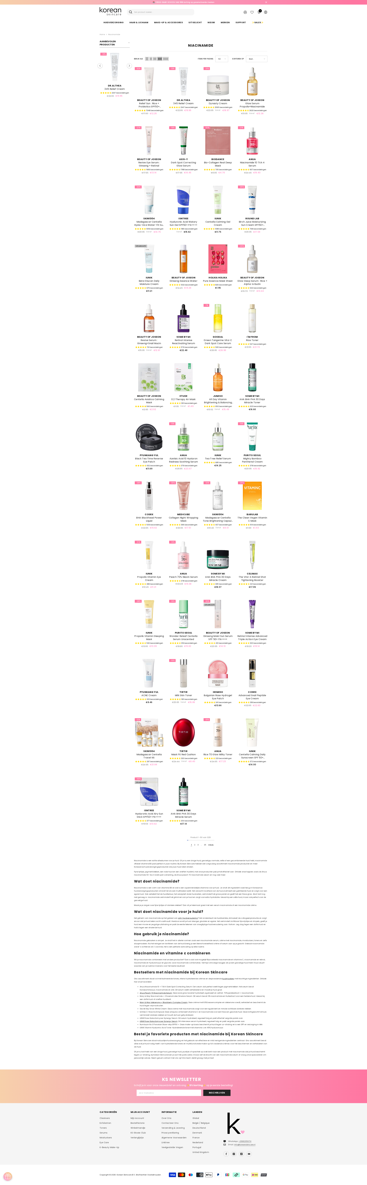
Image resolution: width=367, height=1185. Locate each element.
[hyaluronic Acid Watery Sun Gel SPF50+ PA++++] (183, 200)
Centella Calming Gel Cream (217, 223)
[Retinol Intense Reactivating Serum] (183, 318)
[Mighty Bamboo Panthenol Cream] (252, 437)
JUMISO (218, 396)
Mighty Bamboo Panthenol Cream (252, 460)
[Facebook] (226, 1154)
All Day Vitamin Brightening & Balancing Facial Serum (218, 401)
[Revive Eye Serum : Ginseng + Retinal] (149, 141)
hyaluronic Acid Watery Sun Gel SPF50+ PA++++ (183, 223)
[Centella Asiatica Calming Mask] (149, 377)
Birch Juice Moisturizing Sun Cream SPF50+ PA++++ (252, 223)
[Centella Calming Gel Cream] (218, 200)
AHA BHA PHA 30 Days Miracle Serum (183, 815)
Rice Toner (252, 340)
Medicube (183, 514)
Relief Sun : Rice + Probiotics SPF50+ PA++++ (149, 105)
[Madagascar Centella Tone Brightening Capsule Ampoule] (218, 496)
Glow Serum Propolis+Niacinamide (252, 105)
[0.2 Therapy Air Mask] (183, 377)
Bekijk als (138, 59)
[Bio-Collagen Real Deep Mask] (218, 141)
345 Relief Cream (115, 89)
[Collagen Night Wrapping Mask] (183, 496)
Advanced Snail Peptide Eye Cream (252, 697)
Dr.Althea (114, 85)
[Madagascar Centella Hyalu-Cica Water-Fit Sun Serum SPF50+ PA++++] (149, 200)
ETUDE (184, 396)
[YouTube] (249, 1154)
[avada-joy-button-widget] (7, 1176)
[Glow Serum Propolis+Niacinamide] (252, 81)
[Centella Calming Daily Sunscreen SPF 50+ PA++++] (252, 732)
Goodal (218, 337)
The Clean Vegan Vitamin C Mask (252, 519)
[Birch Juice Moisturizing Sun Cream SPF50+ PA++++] (252, 200)
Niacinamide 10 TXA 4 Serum (252, 164)
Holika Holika (218, 277)
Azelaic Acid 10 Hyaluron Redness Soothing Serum (183, 460)
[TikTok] (241, 1154)
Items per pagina (205, 59)
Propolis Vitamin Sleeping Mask (149, 638)
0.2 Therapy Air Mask (183, 399)
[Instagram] (234, 1154)
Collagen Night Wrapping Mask (183, 519)
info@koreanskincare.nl (244, 1144)
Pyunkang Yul (149, 455)
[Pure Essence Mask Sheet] (218, 259)
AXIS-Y (183, 159)
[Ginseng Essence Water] (183, 259)
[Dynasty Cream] (218, 81)
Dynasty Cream (218, 103)
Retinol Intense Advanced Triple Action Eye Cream (252, 638)
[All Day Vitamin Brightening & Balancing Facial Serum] (218, 377)
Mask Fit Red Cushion (183, 754)
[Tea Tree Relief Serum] (218, 437)
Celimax (252, 573)
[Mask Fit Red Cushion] (183, 732)
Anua (252, 159)
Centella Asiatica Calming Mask (149, 401)
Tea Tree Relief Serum (218, 458)
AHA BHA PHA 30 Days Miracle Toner (252, 401)
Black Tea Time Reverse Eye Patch (149, 460)
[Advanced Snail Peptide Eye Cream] (252, 673)
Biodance (217, 159)
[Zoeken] (160, 12)
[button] (100, 65)
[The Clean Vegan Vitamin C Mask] (252, 496)
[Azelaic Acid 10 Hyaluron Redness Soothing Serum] (183, 437)
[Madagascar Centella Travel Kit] (149, 732)
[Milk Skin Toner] (183, 673)
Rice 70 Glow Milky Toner (218, 754)
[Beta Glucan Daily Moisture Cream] (149, 259)
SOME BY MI (183, 337)
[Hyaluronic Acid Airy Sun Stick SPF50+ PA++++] (149, 792)
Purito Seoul (252, 455)
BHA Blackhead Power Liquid (149, 519)
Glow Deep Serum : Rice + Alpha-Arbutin (252, 282)
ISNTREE (183, 218)
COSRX (149, 514)
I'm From (252, 337)
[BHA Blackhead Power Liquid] (149, 496)
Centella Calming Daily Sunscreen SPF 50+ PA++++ (252, 756)
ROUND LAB (252, 218)
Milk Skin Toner (183, 695)
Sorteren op (238, 59)
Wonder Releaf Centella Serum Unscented (183, 638)
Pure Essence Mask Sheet (218, 281)
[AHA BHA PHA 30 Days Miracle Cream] (218, 555)
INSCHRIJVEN (217, 1092)
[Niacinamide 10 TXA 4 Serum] (252, 141)
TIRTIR (183, 692)
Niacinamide (114, 34)
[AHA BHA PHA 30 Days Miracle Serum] (183, 792)
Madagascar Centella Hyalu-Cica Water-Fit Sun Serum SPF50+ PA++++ (149, 223)
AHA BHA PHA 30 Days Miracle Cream (218, 578)
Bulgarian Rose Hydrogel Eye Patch (218, 697)
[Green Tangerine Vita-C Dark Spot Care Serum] (218, 318)
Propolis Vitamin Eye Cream (149, 578)
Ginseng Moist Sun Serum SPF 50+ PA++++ (218, 638)
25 (205, 845)
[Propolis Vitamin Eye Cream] (149, 555)
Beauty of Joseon (149, 100)
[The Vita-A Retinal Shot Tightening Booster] (252, 555)
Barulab (252, 514)
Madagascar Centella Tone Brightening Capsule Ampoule (218, 519)
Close (266, 2)
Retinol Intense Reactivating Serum (183, 342)
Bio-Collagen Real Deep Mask (218, 164)
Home (102, 34)
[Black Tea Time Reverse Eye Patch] (149, 437)
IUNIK (218, 218)
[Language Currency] (265, 12)
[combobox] (163, 12)
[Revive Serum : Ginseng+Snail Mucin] (149, 318)
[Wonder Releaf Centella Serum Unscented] (183, 614)
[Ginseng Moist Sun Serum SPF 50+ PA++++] (218, 614)
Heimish (218, 692)
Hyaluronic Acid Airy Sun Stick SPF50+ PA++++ (149, 815)
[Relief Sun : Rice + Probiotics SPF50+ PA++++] (149, 81)
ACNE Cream (149, 695)
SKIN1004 (149, 218)
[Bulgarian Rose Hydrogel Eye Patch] (218, 673)
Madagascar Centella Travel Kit (149, 756)
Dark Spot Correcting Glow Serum (183, 164)
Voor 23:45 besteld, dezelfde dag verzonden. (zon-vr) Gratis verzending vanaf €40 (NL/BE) (183, 2)
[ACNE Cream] (149, 673)
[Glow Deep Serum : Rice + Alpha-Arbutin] (252, 259)
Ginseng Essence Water (183, 281)
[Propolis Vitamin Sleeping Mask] (149, 614)
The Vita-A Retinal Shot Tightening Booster (252, 578)
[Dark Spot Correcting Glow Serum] (183, 141)
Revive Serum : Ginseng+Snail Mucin (149, 342)
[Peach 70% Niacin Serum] (183, 555)
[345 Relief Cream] (115, 67)
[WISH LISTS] (252, 12)
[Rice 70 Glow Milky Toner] (218, 732)
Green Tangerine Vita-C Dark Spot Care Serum (218, 342)
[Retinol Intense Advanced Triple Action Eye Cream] (252, 614)
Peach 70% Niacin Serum (183, 577)
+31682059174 (245, 1141)
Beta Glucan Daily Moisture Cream (149, 282)
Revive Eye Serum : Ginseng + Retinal (149, 164)
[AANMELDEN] (245, 12)
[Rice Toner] (252, 318)
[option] (183, 2)
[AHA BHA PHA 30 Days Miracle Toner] (252, 377)
